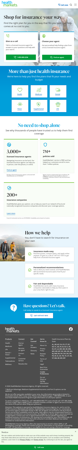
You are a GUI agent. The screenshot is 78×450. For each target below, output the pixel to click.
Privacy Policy (25, 440)
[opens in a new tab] (71, 330)
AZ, (58, 344)
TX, (66, 356)
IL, (67, 347)
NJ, (53, 353)
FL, (56, 347)
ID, (65, 347)
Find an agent (12, 170)
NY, (61, 353)
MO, (53, 351)
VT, (53, 358)
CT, (66, 344)
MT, (59, 351)
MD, (60, 349)
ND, (65, 351)
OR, (70, 353)
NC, (62, 351)
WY (64, 358)
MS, (56, 351)
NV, (59, 353)
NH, (71, 351)
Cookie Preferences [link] (44, 373)
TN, (63, 356)
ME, (64, 349)
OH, (64, 353)
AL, (53, 344)
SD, (60, 356)
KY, (55, 349)
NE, (68, 351)
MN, (69, 349)
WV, (61, 358)
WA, (55, 358)
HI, (61, 347)
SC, (58, 356)
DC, (69, 344)
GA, (58, 347)
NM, (55, 353)
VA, (71, 356)
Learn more (11, 213)
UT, (68, 356)
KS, (53, 349)
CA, (61, 344)
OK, (67, 353)
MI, (67, 349)
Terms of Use (38, 440)
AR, (56, 344)
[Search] (71, 5)
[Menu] (75, 5)
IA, (63, 347)
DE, (53, 347)
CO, (63, 344)
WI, (59, 358)
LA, (58, 349)
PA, (53, 356)
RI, (55, 356)
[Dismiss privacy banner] (75, 431)
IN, (70, 347)
